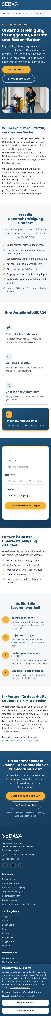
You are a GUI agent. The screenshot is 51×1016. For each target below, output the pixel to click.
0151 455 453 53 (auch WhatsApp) (20, 854)
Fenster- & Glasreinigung (13, 887)
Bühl (4, 929)
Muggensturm (8, 941)
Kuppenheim (8, 937)
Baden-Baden (8, 925)
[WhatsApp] (5, 865)
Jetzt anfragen (16, 69)
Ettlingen (6, 945)
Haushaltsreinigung (11, 895)
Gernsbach (7, 933)
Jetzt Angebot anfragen (25, 796)
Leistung (10, 489)
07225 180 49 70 (20, 78)
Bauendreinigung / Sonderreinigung (18, 904)
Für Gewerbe (8, 958)
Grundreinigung (30, 737)
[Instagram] (20, 865)
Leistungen (17, 13)
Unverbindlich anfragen (25, 505)
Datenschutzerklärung (20, 987)
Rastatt (5, 920)
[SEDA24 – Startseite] (11, 5)
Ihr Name (10, 461)
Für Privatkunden (10, 962)
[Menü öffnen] (45, 5)
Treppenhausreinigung (27, 740)
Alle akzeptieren (25, 1010)
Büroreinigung (8, 740)
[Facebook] (13, 865)
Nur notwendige (25, 1002)
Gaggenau (6, 916)
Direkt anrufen (27, 805)
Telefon (10, 475)
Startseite (6, 13)
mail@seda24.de (13, 859)
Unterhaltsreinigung (11, 883)
